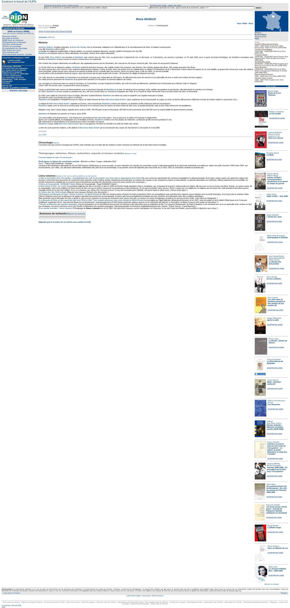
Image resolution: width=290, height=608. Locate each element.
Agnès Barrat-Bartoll (276, 258)
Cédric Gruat (271, 194)
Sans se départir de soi (278, 548)
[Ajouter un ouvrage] (271, 584)
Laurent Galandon (275, 132)
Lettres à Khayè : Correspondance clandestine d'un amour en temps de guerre (277, 180)
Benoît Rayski (273, 525)
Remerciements (157, 596)
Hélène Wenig (272, 175)
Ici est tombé (275, 114)
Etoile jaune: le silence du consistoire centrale (59, 161)
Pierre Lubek (273, 339)
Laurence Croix (274, 136)
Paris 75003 (242, 23)
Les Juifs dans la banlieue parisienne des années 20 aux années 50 (276, 302)
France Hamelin (273, 442)
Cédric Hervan (274, 260)
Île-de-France (260, 35)
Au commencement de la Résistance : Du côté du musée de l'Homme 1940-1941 (277, 489)
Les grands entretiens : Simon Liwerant (56, 208)
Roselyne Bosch (273, 153)
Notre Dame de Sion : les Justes (53, 186)
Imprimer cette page (18, 90)
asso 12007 (43, 135)
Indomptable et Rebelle (277, 237)
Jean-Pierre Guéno (274, 423)
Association (146, 596)
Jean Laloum (273, 297)
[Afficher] (50, 37)
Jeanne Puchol (274, 134)
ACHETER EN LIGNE (277, 118)
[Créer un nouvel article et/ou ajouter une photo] (55, 32)
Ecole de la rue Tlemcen (274, 94)
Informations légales (134, 596)
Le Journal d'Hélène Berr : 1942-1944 (277, 570)
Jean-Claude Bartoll (276, 256)
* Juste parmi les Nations (11, 593)
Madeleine (50, 49)
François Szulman (274, 359)
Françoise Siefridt (273, 505)
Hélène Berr (273, 567)
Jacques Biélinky (273, 464)
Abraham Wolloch (46, 47)
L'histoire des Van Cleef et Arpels (53, 192)
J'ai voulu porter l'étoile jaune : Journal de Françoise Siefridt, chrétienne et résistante (276, 510)
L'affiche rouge (274, 527)
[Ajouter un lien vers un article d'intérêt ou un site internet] (76, 176)
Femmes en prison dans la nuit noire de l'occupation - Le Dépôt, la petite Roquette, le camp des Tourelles (277, 449)
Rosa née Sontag (79, 47)
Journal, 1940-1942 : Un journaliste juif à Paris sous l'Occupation (277, 469)
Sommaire (43, 37)
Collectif (270, 421)
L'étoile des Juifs (274, 217)
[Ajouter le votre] (130, 153)
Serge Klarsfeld (272, 215)
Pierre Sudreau (273, 546)
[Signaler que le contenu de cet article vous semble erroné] (65, 222)
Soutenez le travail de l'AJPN (19, 1)
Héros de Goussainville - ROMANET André (57, 184)
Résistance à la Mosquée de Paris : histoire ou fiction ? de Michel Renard (69, 194)
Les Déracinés (274, 404)
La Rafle (270, 155)
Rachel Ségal (273, 91)
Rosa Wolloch (55, 57)
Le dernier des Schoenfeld (275, 263)
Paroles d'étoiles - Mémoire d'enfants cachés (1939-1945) (275, 427)
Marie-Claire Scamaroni (276, 235)
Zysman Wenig (272, 174)
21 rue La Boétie (274, 279)
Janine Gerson (273, 380)
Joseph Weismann (274, 318)
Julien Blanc (271, 484)
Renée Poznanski (274, 465)
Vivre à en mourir (275, 138)
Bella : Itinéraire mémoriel (274, 383)
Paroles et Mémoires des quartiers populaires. (59, 204)
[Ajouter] (56, 143)
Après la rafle (273, 320)
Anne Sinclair (272, 277)
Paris (257, 39)
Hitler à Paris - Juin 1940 (277, 196)
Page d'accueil (5, 17)
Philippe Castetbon (276, 112)
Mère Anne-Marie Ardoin (115, 100)
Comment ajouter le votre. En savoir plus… (56, 157)
